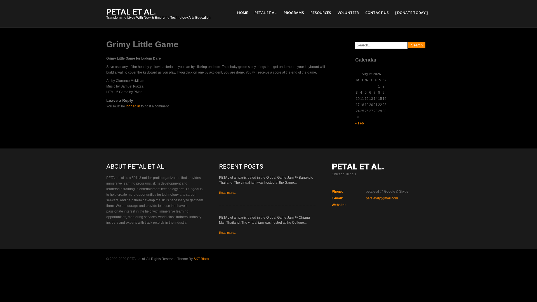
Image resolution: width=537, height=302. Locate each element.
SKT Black (201, 259)
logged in (133, 106)
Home (242, 12)
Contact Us (377, 12)
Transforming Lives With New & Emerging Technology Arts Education (158, 14)
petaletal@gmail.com (382, 198)
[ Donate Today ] (411, 12)
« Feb (359, 123)
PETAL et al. (266, 12)
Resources (320, 12)
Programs (294, 12)
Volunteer (348, 12)
